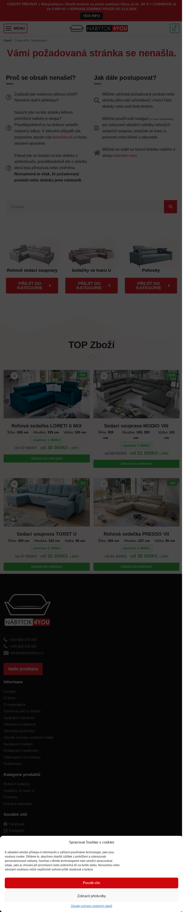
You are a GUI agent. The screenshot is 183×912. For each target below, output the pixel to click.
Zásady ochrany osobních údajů (91, 906)
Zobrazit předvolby (91, 896)
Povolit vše (91, 883)
